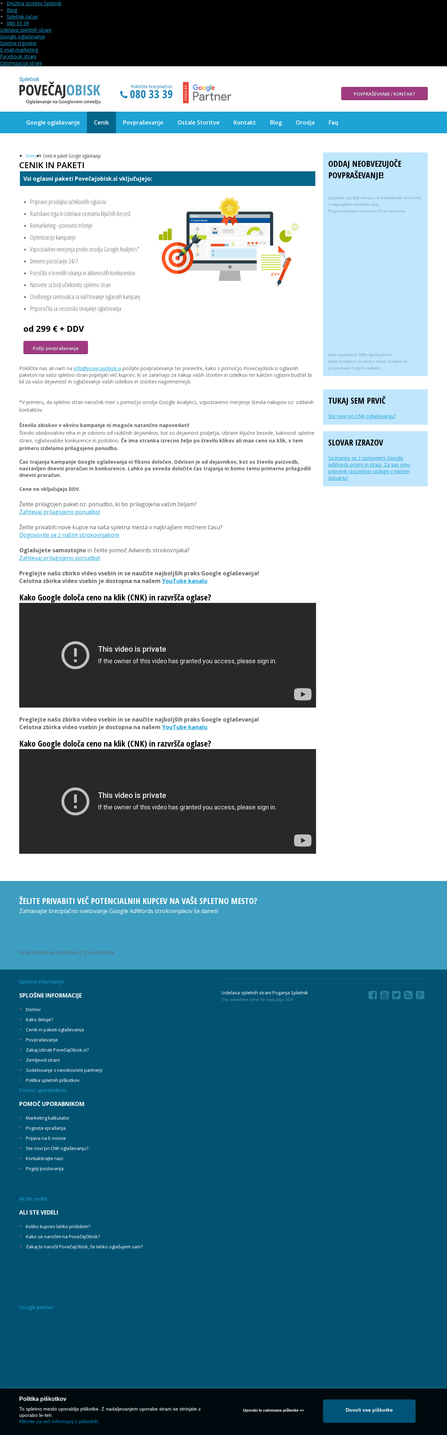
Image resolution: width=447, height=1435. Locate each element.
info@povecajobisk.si (97, 368)
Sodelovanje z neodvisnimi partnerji (64, 1070)
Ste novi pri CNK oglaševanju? (362, 416)
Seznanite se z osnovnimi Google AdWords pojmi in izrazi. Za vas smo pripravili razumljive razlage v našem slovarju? (369, 468)
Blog (12, 10)
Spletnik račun (22, 16)
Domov (32, 155)
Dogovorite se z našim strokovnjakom (69, 535)
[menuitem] (53, 122)
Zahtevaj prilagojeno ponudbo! (59, 512)
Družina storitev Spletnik (34, 3)
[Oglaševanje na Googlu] (60, 91)
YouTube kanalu (184, 581)
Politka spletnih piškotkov (53, 1080)
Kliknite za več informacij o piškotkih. (59, 1421)
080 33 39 (18, 23)
